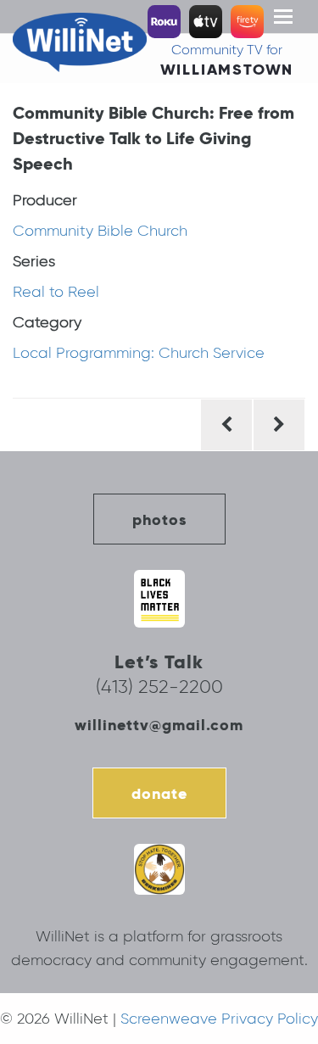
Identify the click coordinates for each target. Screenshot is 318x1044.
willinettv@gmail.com (159, 724)
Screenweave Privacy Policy (219, 1018)
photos (159, 519)
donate (159, 793)
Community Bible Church (100, 230)
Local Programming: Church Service (139, 352)
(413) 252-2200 (159, 686)
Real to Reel (56, 291)
